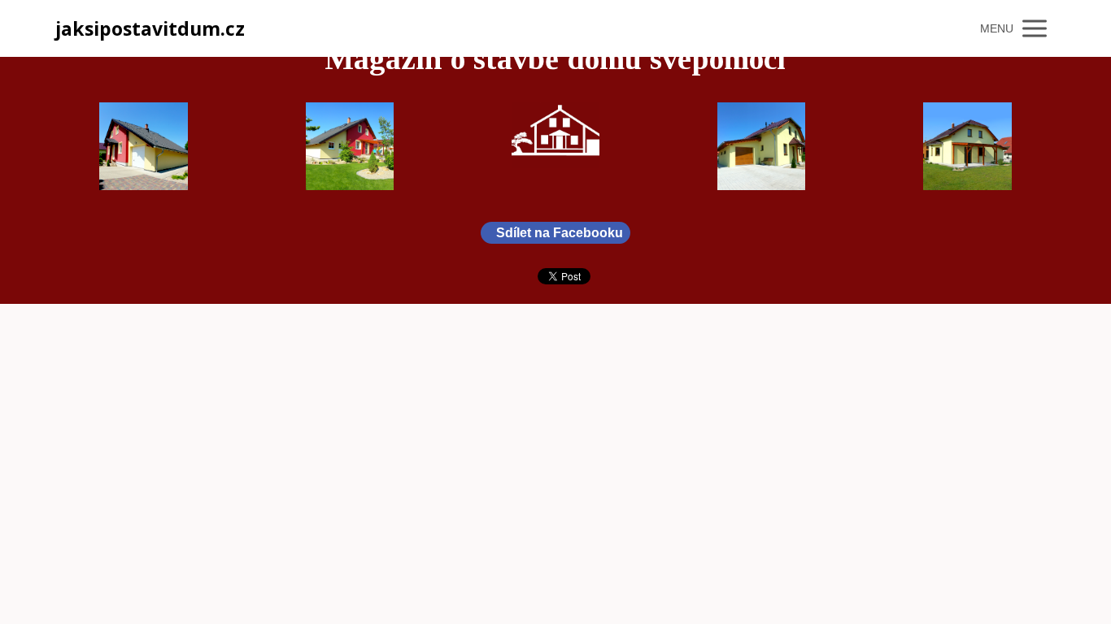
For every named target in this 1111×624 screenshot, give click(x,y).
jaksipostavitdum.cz (150, 29)
